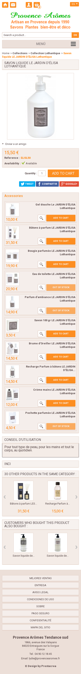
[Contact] (13, 4)
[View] (41, 218)
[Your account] (29, 4)
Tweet (29, 184)
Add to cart (61, 218)
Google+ (71, 184)
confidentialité (40, 620)
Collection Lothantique (45, 53)
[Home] (5, 4)
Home (5, 53)
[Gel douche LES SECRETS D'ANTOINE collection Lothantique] (12, 209)
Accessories (13, 196)
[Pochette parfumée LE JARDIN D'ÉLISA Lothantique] (12, 418)
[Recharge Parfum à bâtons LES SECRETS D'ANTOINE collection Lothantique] (57, 490)
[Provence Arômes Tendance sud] (40, 20)
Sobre (40, 606)
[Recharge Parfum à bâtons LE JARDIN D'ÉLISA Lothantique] (12, 371)
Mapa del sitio (40, 627)
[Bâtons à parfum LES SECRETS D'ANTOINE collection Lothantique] (23, 490)
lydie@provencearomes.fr (44, 658)
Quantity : (31, 173)
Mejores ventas (40, 578)
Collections (19, 53)
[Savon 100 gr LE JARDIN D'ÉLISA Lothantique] (12, 325)
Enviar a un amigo (15, 144)
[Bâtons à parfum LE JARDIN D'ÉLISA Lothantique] (12, 233)
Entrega (40, 585)
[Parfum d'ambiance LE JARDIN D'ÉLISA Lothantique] (12, 302)
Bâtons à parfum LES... (23, 503)
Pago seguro (40, 613)
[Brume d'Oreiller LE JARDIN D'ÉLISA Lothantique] (12, 348)
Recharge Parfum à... (57, 503)
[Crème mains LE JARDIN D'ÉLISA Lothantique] (12, 395)
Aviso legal (40, 592)
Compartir (49, 184)
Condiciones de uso (40, 599)
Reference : (12, 157)
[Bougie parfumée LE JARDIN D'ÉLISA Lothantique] (12, 256)
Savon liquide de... (23, 555)
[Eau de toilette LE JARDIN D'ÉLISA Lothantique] (12, 279)
